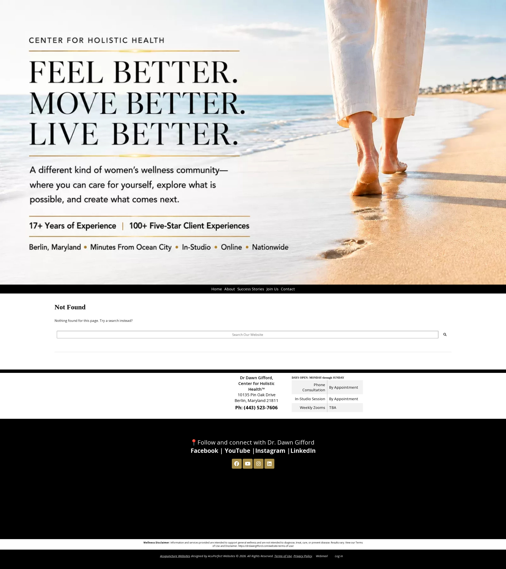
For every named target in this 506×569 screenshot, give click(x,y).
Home (216, 288)
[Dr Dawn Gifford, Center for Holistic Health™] (253, 142)
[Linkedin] (269, 464)
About (229, 288)
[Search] (445, 334)
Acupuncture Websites (175, 556)
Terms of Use (283, 556)
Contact (288, 288)
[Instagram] (258, 464)
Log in (339, 556)
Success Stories (250, 288)
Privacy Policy (303, 556)
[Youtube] (248, 464)
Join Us (272, 288)
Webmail (322, 556)
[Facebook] (237, 464)
